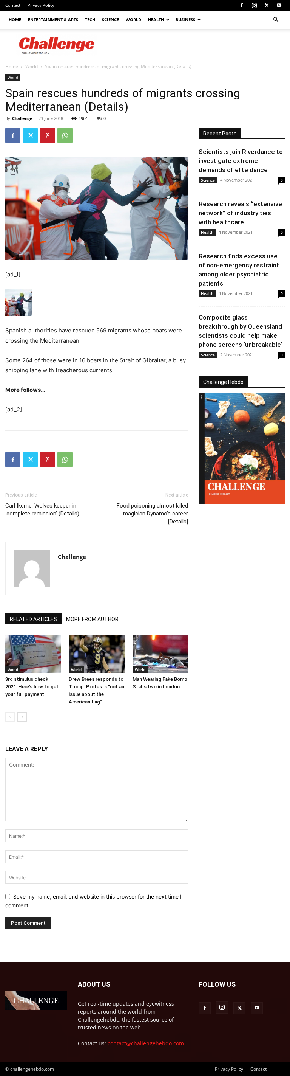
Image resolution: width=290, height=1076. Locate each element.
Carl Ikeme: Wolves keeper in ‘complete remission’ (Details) (42, 509)
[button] (276, 19)
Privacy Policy (41, 5)
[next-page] (22, 717)
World (133, 19)
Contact (12, 5)
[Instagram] (254, 5)
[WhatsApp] (64, 135)
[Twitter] (266, 5)
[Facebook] (241, 5)
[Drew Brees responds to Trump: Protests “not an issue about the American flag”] (96, 654)
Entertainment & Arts (53, 19)
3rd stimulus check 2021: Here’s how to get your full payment (32, 686)
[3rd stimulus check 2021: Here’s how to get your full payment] (33, 654)
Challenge (22, 118)
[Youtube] (279, 5)
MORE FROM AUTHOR (92, 619)
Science (110, 19)
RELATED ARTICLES (33, 619)
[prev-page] (10, 717)
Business (185, 19)
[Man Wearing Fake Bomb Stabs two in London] (160, 654)
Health (156, 19)
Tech (90, 19)
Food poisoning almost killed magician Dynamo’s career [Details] (152, 513)
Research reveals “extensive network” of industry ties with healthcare (240, 213)
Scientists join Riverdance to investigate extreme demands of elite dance (241, 161)
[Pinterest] (47, 135)
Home (15, 19)
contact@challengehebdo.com (146, 1043)
